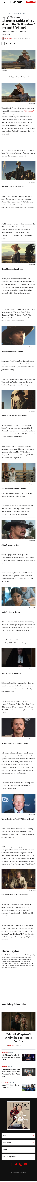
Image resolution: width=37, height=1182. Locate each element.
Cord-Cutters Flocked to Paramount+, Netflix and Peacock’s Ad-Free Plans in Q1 (11, 1072)
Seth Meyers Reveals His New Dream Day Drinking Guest (11, 1057)
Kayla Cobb (11, 1045)
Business (4, 1067)
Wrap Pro (7, 1143)
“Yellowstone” (29, 111)
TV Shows (5, 1052)
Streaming (5, 1082)
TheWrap (6, 1135)
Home (9, 13)
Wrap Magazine (9, 1157)
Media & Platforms (19, 13)
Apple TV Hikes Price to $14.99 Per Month (10, 1086)
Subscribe (31, 2)
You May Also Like (14, 1004)
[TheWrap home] (14, 2)
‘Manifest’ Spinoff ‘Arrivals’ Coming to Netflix (18, 1037)
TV (29, 13)
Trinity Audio (19, 77)
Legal (5, 1150)
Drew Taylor (8, 38)
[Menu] (4, 2)
